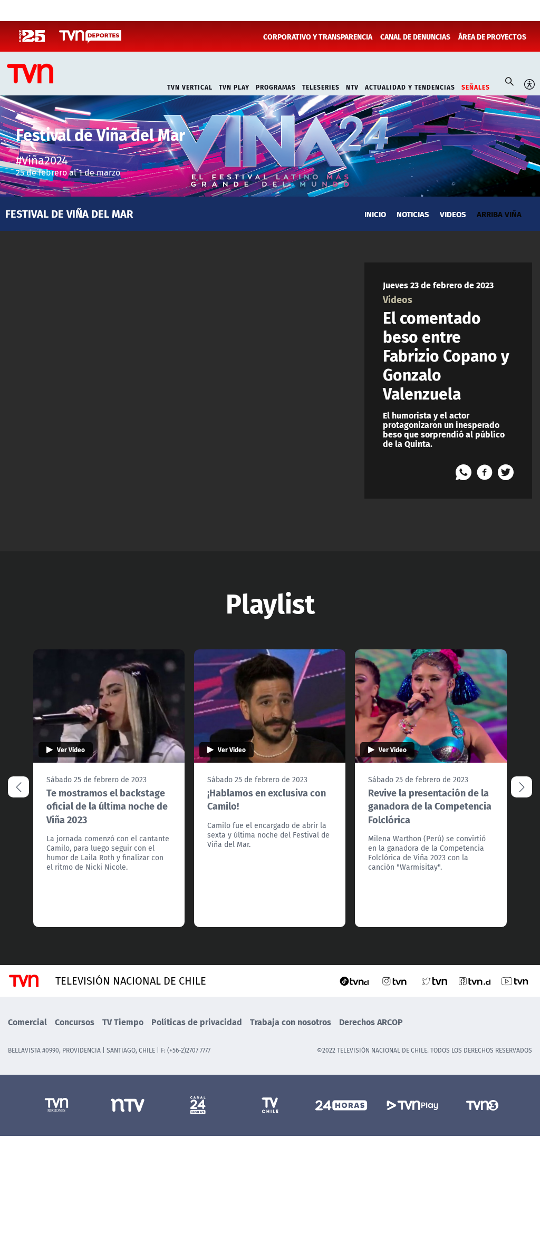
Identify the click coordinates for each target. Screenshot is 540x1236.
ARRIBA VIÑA (499, 214)
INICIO (375, 214)
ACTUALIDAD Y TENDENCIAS (410, 86)
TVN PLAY (234, 86)
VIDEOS (453, 214)
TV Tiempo (122, 1021)
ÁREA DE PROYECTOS (492, 36)
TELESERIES (321, 86)
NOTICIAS (413, 214)
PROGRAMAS (276, 86)
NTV (352, 86)
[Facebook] (485, 472)
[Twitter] (506, 472)
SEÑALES (475, 86)
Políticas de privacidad (196, 1021)
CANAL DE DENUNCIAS (415, 36)
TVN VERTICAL (190, 86)
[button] (521, 786)
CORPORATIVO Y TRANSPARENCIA (317, 36)
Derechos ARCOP (371, 1021)
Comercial (27, 1021)
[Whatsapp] (463, 472)
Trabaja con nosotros (290, 1021)
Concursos (74, 1021)
